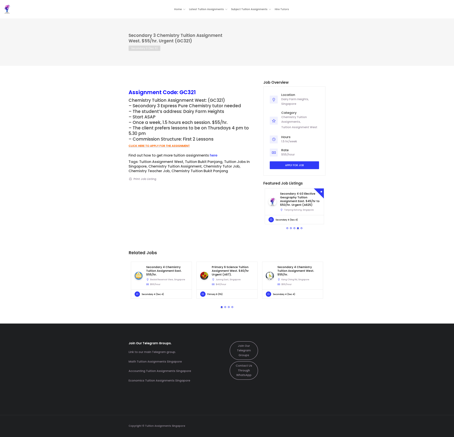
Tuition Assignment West (299, 127)
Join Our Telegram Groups (244, 350)
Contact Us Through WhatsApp (244, 370)
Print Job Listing (145, 179)
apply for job (294, 165)
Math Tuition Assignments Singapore (155, 362)
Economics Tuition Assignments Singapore (159, 380)
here (213, 155)
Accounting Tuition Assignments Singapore (160, 371)
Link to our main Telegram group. (152, 352)
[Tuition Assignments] (7, 9)
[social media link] (322, 425)
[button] (180, 9)
